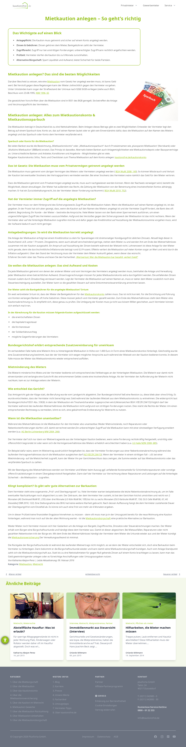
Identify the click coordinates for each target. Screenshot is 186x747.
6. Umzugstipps (61, 703)
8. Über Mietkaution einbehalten (27, 715)
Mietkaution (53, 81)
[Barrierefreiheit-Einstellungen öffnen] (5, 640)
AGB (116, 736)
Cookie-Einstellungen (106, 705)
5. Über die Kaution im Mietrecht (27, 702)
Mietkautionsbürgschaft (98, 518)
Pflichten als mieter (144, 623)
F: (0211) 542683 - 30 (148, 699)
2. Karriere (58, 686)
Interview (74, 623)
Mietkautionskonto (94, 294)
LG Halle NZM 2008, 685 (144, 443)
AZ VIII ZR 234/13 (92, 454)
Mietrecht (38, 564)
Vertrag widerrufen (105, 709)
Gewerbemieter (151, 5)
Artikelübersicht (92, 574)
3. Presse (57, 690)
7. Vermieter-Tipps (62, 708)
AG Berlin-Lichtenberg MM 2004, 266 (40, 431)
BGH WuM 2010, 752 (115, 190)
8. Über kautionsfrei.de (64, 712)
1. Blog (56, 681)
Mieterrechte (29, 623)
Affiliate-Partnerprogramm (109, 686)
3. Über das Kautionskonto (24, 690)
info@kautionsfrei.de (148, 717)
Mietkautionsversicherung (25, 537)
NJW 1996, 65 (42, 92)
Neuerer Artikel (170, 574)
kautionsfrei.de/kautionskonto (130, 157)
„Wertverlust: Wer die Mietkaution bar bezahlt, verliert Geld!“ (107, 257)
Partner (109, 623)
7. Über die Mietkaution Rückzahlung (29, 711)
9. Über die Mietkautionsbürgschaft (28, 720)
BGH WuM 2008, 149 (125, 171)
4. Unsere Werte (61, 695)
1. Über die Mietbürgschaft (24, 681)
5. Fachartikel (59, 699)
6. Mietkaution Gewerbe (22, 707)
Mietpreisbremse (97, 623)
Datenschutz (103, 736)
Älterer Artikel (15, 574)
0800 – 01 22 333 (146, 710)
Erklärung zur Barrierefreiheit (110, 701)
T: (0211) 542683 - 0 (147, 696)
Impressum (88, 736)
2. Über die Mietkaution (22, 686)
